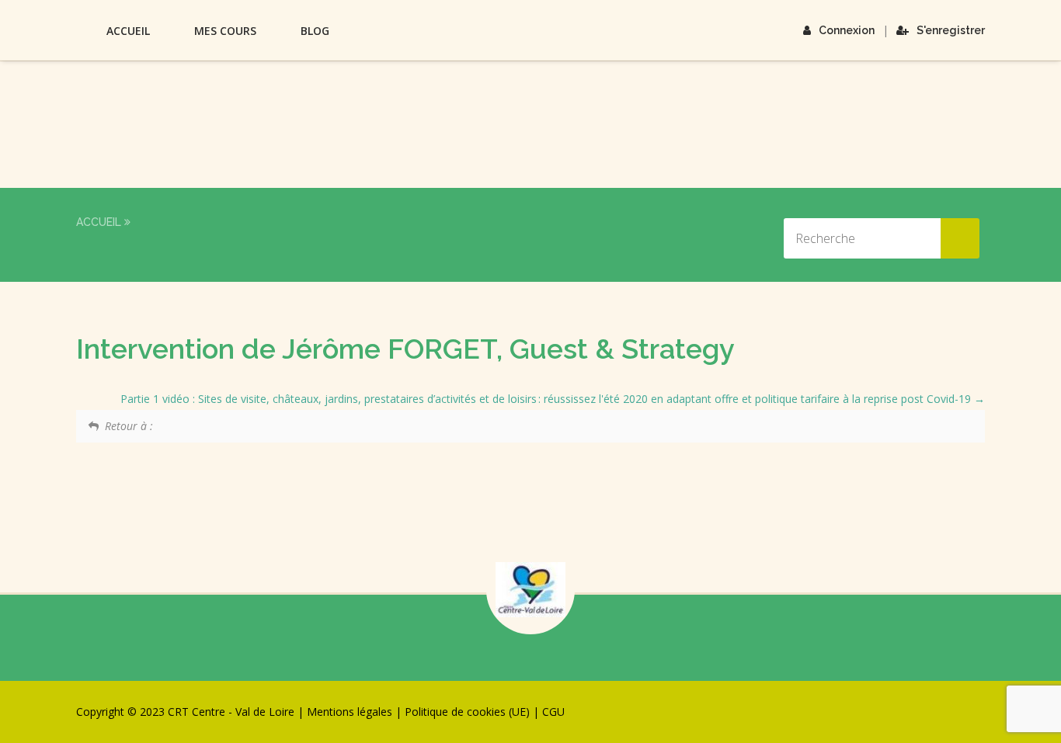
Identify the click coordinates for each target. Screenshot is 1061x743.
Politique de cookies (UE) (467, 711)
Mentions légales (349, 711)
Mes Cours (225, 30)
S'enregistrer (951, 30)
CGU (553, 711)
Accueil (128, 30)
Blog (315, 30)
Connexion (847, 30)
